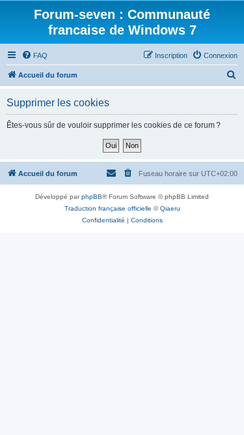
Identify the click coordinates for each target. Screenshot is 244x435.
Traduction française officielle (108, 208)
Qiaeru (170, 208)
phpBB (91, 196)
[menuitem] (34, 55)
